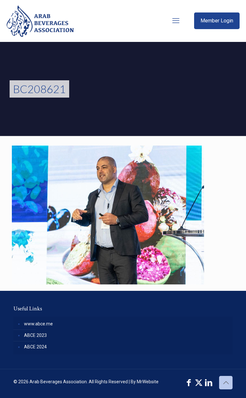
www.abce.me (38, 323)
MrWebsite (148, 381)
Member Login (217, 21)
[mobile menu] (175, 20)
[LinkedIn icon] (209, 382)
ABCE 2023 (35, 335)
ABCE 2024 (35, 346)
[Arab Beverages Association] (40, 21)
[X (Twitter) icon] (199, 382)
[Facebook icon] (189, 382)
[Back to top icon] (226, 382)
